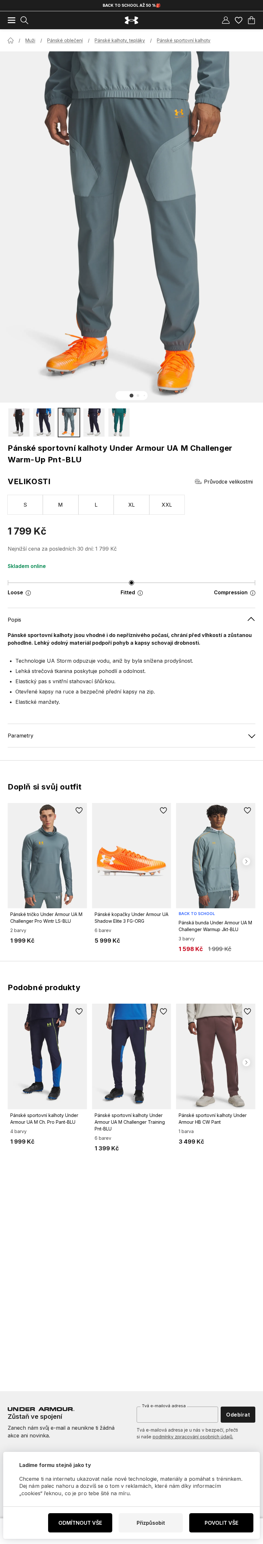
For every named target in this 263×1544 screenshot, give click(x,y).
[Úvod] (10, 40)
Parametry (20, 735)
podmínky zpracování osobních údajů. (193, 1436)
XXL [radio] (167, 505)
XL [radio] (131, 505)
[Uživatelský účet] (226, 20)
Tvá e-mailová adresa (164, 1405)
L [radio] (96, 505)
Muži (30, 40)
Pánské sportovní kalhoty (183, 40)
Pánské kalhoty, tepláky (120, 40)
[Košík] (251, 20)
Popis (14, 619)
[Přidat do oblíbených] (79, 811)
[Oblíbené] (238, 20)
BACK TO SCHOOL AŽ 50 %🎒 (132, 5)
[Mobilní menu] (11, 20)
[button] (131, 395)
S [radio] (25, 505)
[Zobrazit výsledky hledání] (24, 20)
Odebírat (238, 1414)
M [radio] (60, 505)
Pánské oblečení (65, 40)
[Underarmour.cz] (131, 20)
